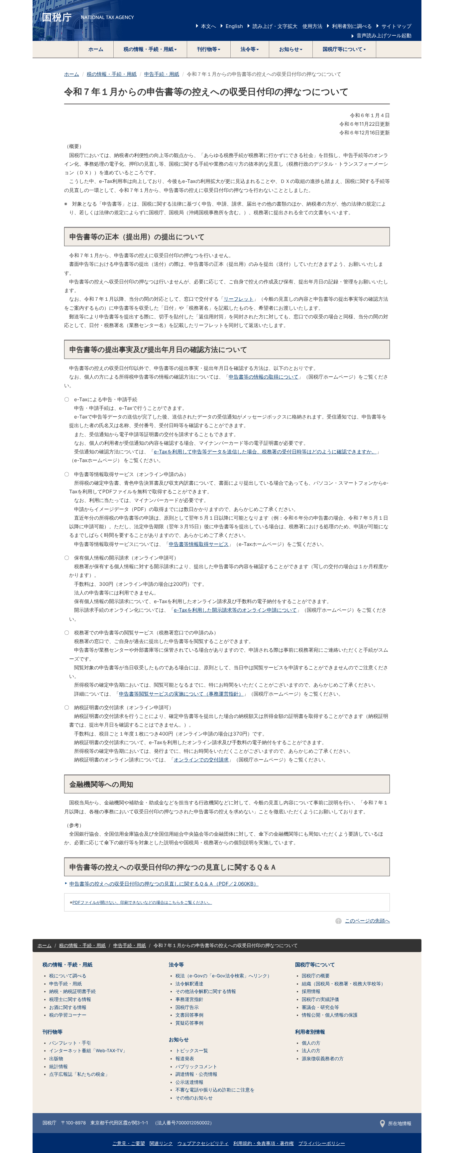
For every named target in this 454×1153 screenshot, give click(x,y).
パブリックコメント (196, 1066)
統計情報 (58, 1066)
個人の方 (311, 1043)
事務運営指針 (189, 999)
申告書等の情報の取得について (263, 377)
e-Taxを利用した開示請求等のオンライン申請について (235, 610)
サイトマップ (396, 26)
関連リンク (161, 1143)
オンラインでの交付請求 (201, 759)
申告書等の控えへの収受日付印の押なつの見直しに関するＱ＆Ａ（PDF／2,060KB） (164, 884)
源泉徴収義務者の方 (323, 1058)
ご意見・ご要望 (128, 1143)
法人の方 (311, 1050)
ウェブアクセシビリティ (203, 1143)
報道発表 (184, 1058)
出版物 (56, 1058)
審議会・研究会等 (320, 1007)
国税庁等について (315, 965)
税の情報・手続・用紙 (112, 74)
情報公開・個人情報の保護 (330, 1015)
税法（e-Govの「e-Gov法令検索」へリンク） (223, 975)
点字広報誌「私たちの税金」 (79, 1074)
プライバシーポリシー (321, 1143)
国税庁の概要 (316, 975)
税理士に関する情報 (70, 999)
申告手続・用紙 (161, 74)
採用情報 (311, 991)
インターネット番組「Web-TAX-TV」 (88, 1050)
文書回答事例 (189, 1015)
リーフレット (239, 299)
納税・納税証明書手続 (72, 991)
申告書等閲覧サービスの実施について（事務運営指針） (181, 694)
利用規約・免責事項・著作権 (263, 1143)
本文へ (208, 26)
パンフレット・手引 (70, 1043)
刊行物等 (52, 1032)
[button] (150, 49)
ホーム (95, 49)
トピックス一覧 (191, 1050)
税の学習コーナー (67, 1015)
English (234, 26)
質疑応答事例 (189, 1023)
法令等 (176, 965)
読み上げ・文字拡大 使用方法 (287, 26)
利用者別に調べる (352, 26)
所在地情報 (399, 1123)
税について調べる (67, 975)
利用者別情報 (310, 1032)
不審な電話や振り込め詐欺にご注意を (215, 1089)
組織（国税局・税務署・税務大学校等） (344, 983)
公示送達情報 (189, 1082)
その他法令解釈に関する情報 (205, 991)
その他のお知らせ (194, 1097)
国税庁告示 (187, 1007)
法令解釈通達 (189, 983)
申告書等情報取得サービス (199, 544)
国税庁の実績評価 (320, 999)
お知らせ (179, 1040)
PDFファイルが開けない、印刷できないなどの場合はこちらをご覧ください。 (142, 902)
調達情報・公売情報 (196, 1074)
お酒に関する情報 (67, 1007)
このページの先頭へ (367, 920)
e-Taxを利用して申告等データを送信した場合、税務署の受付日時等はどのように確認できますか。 (265, 451)
